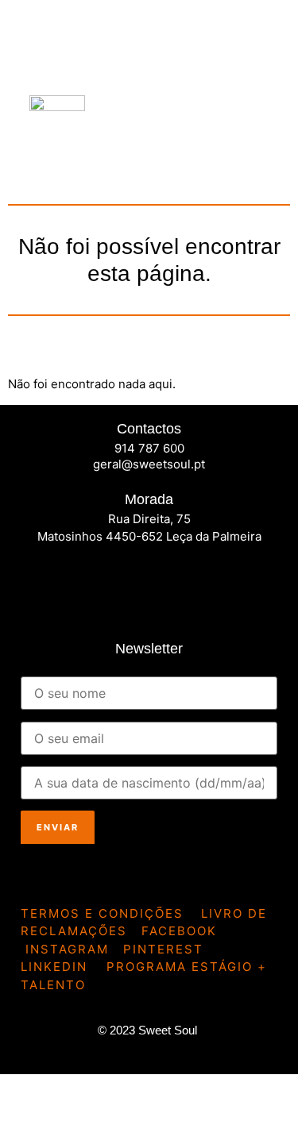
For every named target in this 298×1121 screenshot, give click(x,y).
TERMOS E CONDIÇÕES (102, 913)
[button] (255, 132)
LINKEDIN (54, 966)
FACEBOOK (179, 930)
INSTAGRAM (67, 949)
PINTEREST (163, 949)
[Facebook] (40, 579)
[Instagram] (87, 579)
